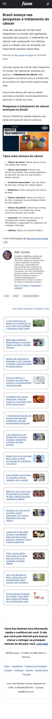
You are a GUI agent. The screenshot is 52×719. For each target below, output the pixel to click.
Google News (41, 670)
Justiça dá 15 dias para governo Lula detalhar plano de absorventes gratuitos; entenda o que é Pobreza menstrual (18, 537)
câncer (15, 296)
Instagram (35, 285)
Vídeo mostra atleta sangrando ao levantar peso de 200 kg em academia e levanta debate (17, 558)
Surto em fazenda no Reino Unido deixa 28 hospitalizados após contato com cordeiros (17, 579)
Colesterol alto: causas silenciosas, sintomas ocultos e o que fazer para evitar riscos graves (18, 400)
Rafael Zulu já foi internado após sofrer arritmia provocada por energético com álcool (19, 460)
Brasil (7, 296)
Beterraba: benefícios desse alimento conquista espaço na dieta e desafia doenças (18, 344)
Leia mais (42, 643)
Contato (25, 285)
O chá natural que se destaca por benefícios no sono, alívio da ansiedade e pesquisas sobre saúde (18, 325)
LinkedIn (18, 288)
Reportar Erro (28, 308)
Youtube (27, 674)
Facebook (19, 670)
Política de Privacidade (36, 666)
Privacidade (38, 308)
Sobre (20, 308)
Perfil (16, 285)
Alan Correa (19, 55)
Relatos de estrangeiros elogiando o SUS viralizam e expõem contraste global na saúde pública (19, 362)
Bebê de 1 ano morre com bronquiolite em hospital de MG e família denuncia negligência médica (18, 495)
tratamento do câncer (31, 296)
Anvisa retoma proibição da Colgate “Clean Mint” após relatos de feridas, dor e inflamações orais (18, 598)
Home (15, 308)
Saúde (30, 55)
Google (29, 670)
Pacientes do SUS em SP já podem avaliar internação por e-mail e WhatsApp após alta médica (18, 515)
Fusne (16, 653)
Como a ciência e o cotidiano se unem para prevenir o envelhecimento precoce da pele (18, 381)
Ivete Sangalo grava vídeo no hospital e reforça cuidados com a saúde (18, 477)
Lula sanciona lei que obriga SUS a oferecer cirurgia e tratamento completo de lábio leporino (16, 439)
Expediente (17, 666)
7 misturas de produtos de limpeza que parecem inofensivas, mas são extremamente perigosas (18, 419)
